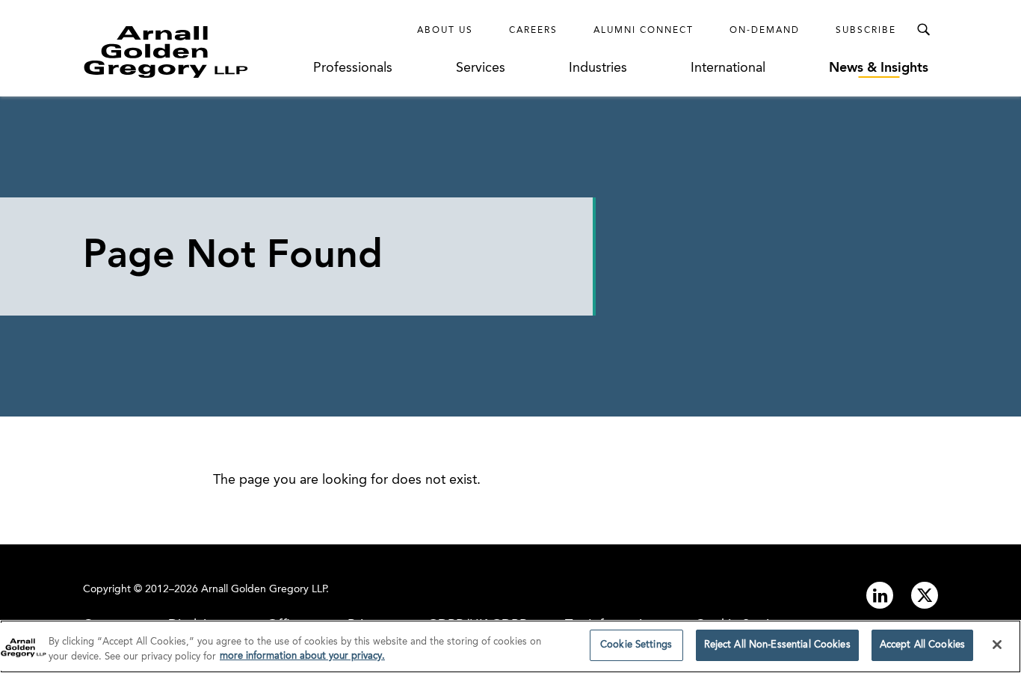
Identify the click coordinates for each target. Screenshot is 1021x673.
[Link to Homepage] (193, 52)
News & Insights (878, 68)
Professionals (352, 68)
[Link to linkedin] (879, 595)
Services (480, 68)
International (728, 68)
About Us (445, 30)
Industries (598, 68)
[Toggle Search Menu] (923, 30)
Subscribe (866, 30)
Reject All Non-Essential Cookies (777, 645)
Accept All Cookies (922, 645)
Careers (533, 30)
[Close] (997, 644)
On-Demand (764, 30)
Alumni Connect (643, 30)
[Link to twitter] (924, 595)
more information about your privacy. (302, 657)
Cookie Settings (636, 645)
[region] (510, 646)
